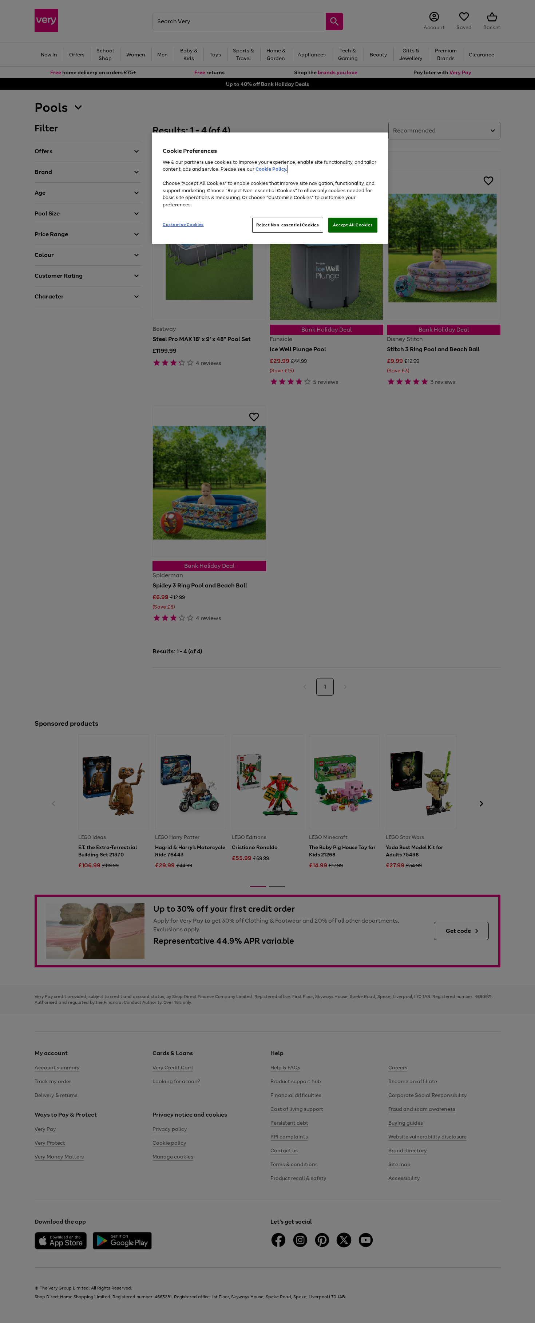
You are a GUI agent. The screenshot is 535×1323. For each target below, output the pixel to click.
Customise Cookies (183, 224)
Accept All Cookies (353, 225)
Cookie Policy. (271, 169)
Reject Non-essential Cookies (287, 225)
